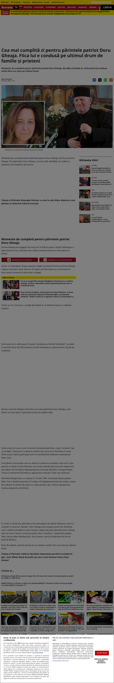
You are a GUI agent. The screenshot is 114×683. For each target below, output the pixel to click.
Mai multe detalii (37, 652)
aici (40, 669)
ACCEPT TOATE (102, 653)
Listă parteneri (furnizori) (61, 661)
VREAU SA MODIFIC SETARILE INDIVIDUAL (101, 660)
